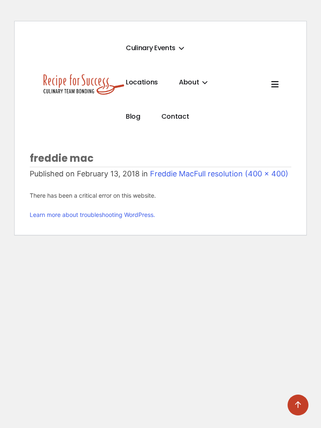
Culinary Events (151, 48)
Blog (133, 116)
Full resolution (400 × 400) (241, 173)
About (190, 82)
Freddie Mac (172, 173)
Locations (142, 82)
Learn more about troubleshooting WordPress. (92, 214)
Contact (175, 116)
